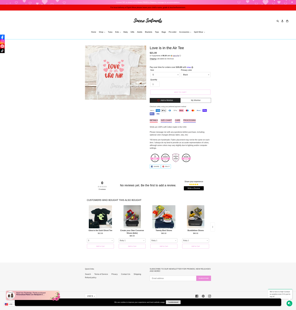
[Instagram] (2, 41)
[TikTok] (2, 50)
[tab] (154, 121)
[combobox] (100, 240)
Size (152, 70)
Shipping (153, 59)
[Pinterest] (2, 46)
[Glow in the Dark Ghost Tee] (100, 216)
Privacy (114, 274)
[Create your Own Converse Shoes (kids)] (132, 216)
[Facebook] (2, 37)
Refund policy (90, 278)
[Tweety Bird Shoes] (163, 216)
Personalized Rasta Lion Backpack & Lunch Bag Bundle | (30, 294)
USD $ (90, 296)
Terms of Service (101, 274)
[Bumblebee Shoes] (195, 216)
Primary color (186, 70)
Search (88, 274)
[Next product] (212, 227)
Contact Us (125, 274)
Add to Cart (100, 246)
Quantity (153, 80)
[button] (165, 56)
